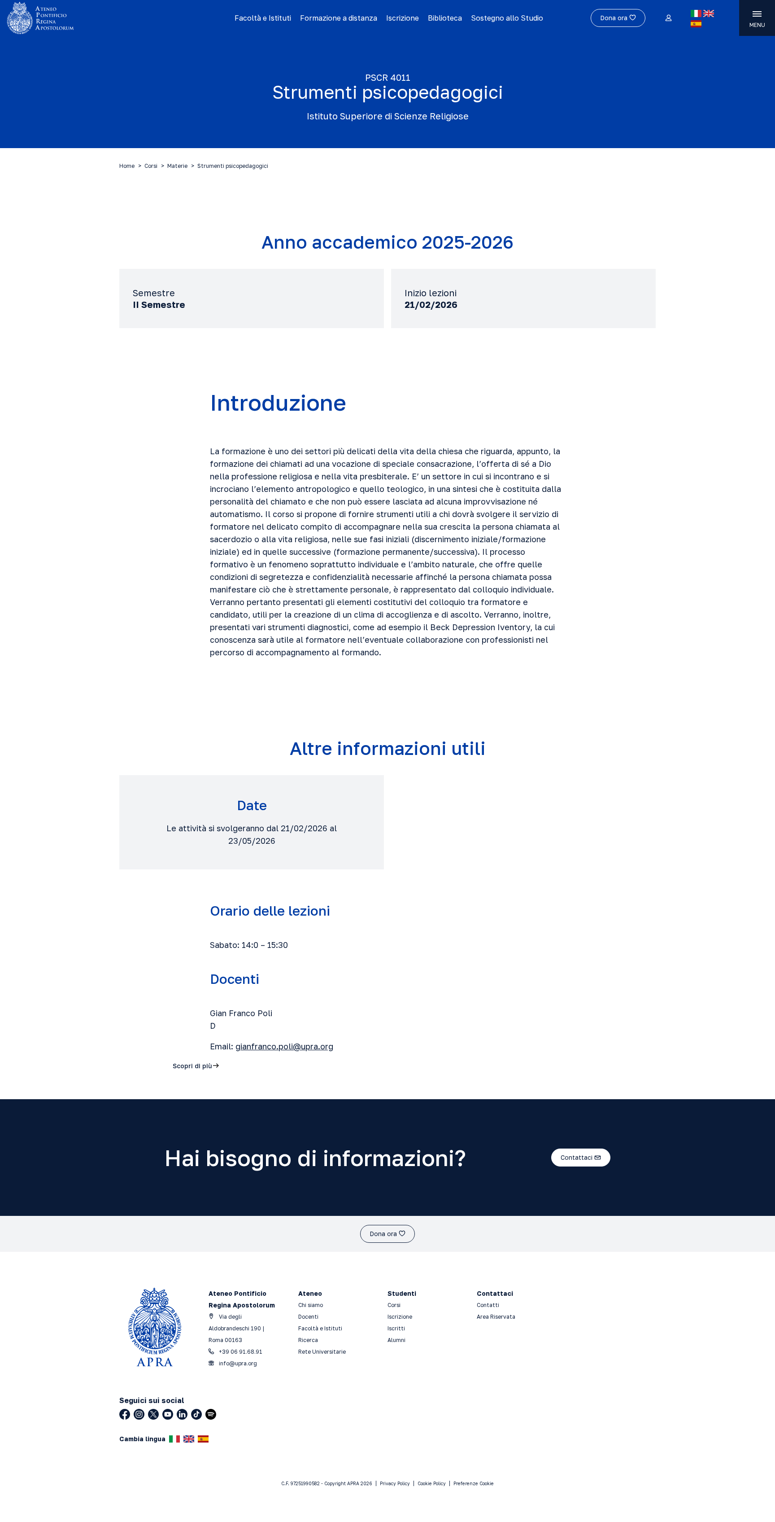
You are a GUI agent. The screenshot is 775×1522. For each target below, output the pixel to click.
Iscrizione (402, 17)
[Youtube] (167, 1414)
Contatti (488, 1305)
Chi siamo (310, 1305)
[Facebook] (124, 1414)
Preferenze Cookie (473, 1483)
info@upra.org (237, 1363)
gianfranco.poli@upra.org (284, 1046)
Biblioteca (445, 17)
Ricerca (308, 1340)
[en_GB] (708, 13)
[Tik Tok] (196, 1414)
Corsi (150, 165)
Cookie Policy (432, 1483)
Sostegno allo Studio (507, 17)
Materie (177, 165)
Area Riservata (496, 1316)
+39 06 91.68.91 (240, 1351)
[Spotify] (210, 1414)
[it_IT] (696, 13)
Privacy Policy (395, 1483)
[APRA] (97, 18)
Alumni (396, 1340)
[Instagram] (139, 1414)
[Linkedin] (182, 1414)
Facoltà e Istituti (263, 17)
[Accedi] (668, 18)
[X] (153, 1414)
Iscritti (396, 1328)
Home (127, 165)
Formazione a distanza (338, 17)
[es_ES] (696, 23)
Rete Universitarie (322, 1351)
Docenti (308, 1316)
